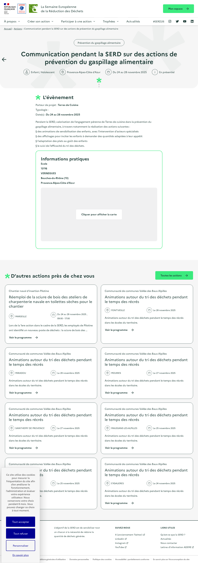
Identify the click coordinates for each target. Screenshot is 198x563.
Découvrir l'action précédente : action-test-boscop (4, 59)
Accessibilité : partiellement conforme (132, 559)
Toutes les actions (171, 275)
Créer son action (39, 21)
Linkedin (119, 538)
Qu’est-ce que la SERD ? (173, 534)
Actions (18, 28)
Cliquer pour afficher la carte (99, 214)
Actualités (133, 21)
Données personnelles (79, 559)
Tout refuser (20, 533)
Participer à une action (76, 21)
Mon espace (175, 8)
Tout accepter (20, 521)
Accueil (8, 28)
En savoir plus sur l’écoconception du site (171, 559)
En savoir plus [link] (21, 555)
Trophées (109, 21)
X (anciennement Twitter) (128, 534)
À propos (10, 21)
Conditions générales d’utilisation (51, 559)
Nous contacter (169, 542)
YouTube (119, 547)
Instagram (120, 542)
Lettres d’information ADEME (176, 547)
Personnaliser (20, 545)
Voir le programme (23, 337)
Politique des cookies (102, 559)
